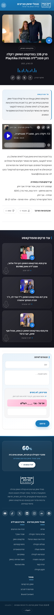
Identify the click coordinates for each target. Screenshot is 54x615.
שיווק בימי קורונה (27, 584)
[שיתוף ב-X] (24, 77)
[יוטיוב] (5, 513)
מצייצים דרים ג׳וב (27, 589)
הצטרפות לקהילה (38, 554)
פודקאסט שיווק (19, 539)
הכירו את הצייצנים (18, 529)
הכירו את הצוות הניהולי (36, 539)
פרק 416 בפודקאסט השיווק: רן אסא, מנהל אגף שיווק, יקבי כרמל (27, 332)
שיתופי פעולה (40, 549)
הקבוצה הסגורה (39, 559)
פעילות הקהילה (39, 544)
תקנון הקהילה (40, 569)
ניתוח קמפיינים (19, 544)
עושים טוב (21, 554)
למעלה (27, 610)
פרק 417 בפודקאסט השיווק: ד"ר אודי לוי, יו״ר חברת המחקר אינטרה (27, 298)
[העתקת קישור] (12, 77)
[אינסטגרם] (34, 513)
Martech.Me (20, 564)
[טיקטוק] (12, 513)
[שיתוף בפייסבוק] (30, 77)
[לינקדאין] (27, 513)
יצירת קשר (41, 564)
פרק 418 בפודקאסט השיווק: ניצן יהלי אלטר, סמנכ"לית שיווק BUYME (27, 265)
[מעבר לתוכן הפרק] (49, 40)
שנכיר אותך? (20, 534)
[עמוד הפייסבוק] (49, 513)
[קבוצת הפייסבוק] (41, 513)
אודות (42, 529)
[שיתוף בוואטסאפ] (18, 77)
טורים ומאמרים (19, 549)
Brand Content (27, 594)
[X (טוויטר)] (19, 513)
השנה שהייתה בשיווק (17, 559)
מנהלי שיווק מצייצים (28, 4)
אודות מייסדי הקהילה (37, 534)
